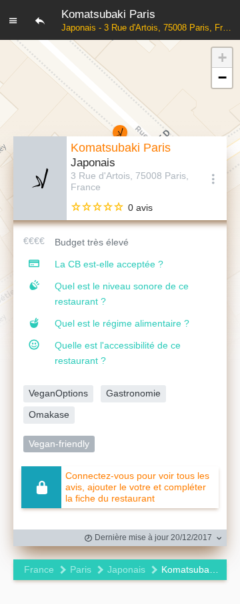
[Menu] (13, 20)
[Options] (213, 178)
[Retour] (40, 20)
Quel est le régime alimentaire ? (122, 323)
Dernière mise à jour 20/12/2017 (152, 537)
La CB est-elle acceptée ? (109, 264)
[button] (222, 58)
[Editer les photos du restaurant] (40, 178)
